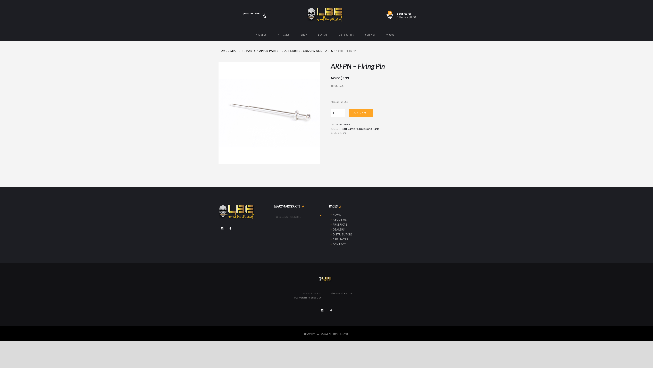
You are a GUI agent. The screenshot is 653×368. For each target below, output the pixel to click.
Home (223, 51)
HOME (337, 214)
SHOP (304, 35)
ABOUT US (261, 35)
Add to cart (361, 113)
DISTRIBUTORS (346, 35)
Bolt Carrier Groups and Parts (307, 51)
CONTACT (370, 35)
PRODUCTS (340, 224)
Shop (234, 51)
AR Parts (248, 51)
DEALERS (323, 35)
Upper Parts (269, 51)
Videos (390, 35)
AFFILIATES (284, 35)
